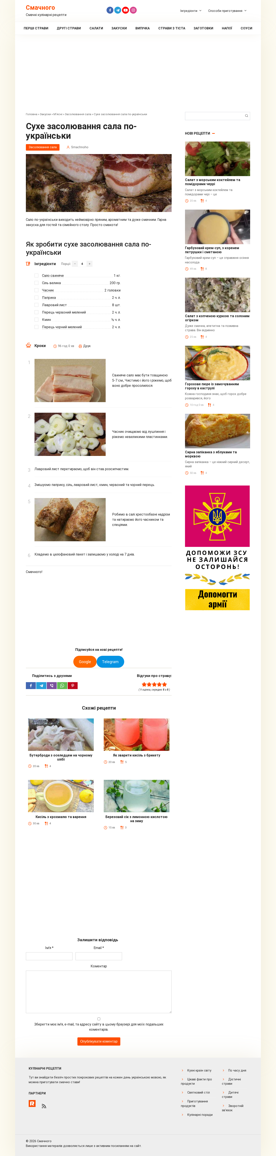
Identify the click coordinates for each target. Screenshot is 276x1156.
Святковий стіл (198, 1092)
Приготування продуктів (194, 1104)
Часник (48, 290)
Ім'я (49, 948)
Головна (31, 114)
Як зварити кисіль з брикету (136, 755)
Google (85, 661)
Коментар (99, 966)
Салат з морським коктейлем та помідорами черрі (212, 182)
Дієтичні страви (231, 1082)
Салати (96, 28)
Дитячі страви (230, 1095)
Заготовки (203, 28)
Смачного (40, 7)
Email (99, 948)
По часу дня (237, 1070)
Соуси (246, 28)
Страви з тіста (171, 28)
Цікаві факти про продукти (196, 1082)
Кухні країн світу (199, 1070)
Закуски (119, 28)
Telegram (110, 661)
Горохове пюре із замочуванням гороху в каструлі (212, 386)
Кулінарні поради (200, 1115)
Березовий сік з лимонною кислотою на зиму (136, 819)
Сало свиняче (53, 276)
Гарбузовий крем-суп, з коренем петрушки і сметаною (212, 250)
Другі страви (69, 28)
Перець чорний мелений (62, 327)
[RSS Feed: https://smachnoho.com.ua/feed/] (44, 1106)
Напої (227, 28)
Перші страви (36, 28)
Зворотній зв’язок (232, 1108)
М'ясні (57, 114)
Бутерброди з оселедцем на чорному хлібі (61, 757)
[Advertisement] (138, 76)
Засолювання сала (78, 114)
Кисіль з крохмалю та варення (61, 817)
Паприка (49, 298)
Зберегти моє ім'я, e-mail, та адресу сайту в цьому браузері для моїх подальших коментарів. (98, 1027)
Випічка (142, 28)
